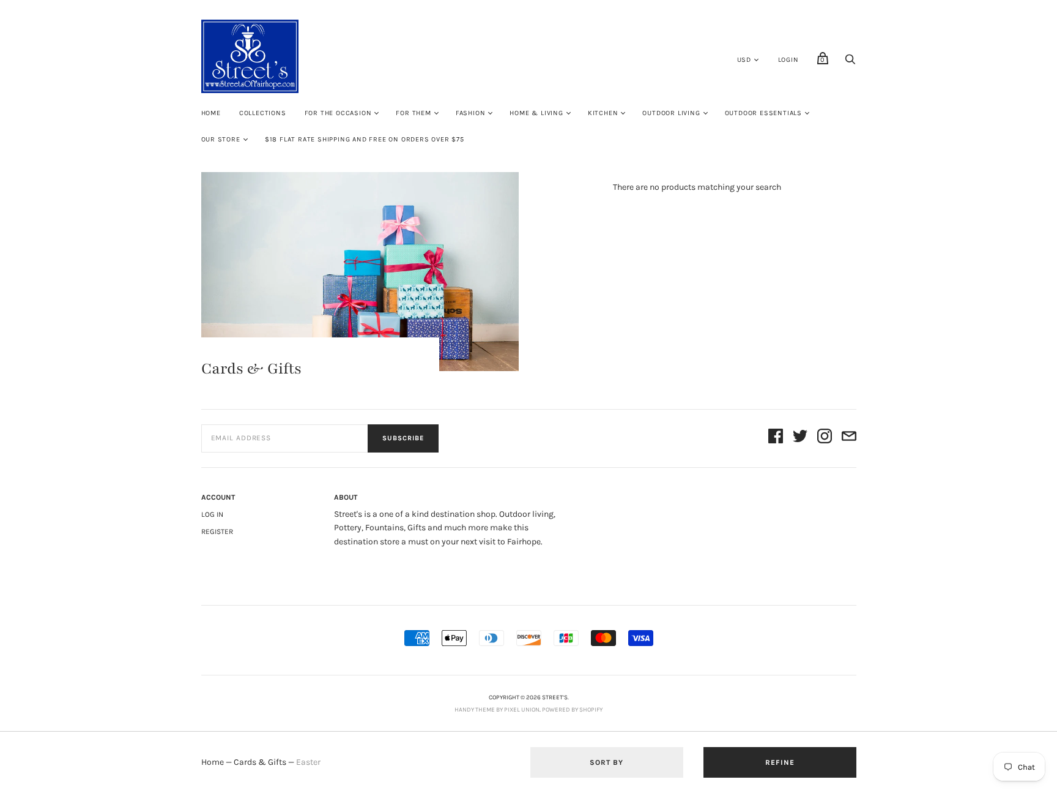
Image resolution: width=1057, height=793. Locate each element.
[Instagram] (824, 438)
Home (211, 113)
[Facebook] (775, 438)
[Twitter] (800, 438)
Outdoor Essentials (763, 113)
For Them (413, 113)
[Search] (850, 63)
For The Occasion (338, 113)
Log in (212, 514)
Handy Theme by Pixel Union (497, 709)
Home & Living (536, 113)
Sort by (606, 762)
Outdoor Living (671, 113)
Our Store (220, 139)
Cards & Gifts (260, 762)
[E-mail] (849, 438)
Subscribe (403, 438)
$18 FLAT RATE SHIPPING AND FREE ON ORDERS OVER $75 (364, 139)
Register (217, 531)
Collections (262, 113)
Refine (780, 762)
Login (788, 60)
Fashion (471, 113)
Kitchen (603, 113)
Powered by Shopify (572, 709)
